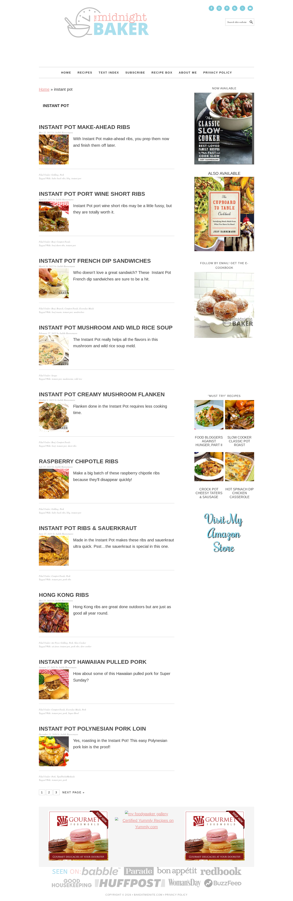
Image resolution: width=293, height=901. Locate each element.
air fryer (55, 646)
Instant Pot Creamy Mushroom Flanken (102, 394)
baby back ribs (58, 178)
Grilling (55, 174)
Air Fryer (55, 642)
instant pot (76, 178)
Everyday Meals (86, 308)
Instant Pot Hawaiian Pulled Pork (92, 662)
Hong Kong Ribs (64, 595)
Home (44, 89)
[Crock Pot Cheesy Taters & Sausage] (208, 467)
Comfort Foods (63, 241)
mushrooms (68, 378)
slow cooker (86, 646)
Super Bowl (73, 713)
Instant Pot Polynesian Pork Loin (92, 729)
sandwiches (79, 312)
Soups (54, 375)
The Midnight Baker (106, 18)
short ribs (72, 445)
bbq (68, 178)
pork (65, 713)
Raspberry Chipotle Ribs (78, 461)
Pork (62, 174)
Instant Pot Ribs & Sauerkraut (88, 528)
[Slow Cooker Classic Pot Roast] (239, 415)
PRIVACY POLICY (176, 894)
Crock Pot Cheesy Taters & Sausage (209, 493)
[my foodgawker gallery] (146, 814)
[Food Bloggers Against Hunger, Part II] (208, 415)
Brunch (60, 308)
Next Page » (73, 792)
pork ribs (67, 579)
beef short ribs (58, 245)
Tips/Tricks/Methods (66, 776)
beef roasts (57, 312)
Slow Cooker (80, 642)
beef (54, 445)
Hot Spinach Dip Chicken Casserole (239, 493)
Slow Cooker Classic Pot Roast (239, 441)
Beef (53, 241)
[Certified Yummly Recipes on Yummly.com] (146, 827)
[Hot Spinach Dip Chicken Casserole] (239, 467)
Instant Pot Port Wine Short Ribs (92, 194)
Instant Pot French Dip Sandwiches (95, 261)
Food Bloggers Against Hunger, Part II (209, 441)
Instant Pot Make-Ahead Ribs (84, 127)
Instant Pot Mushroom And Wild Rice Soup (106, 328)
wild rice (78, 378)
